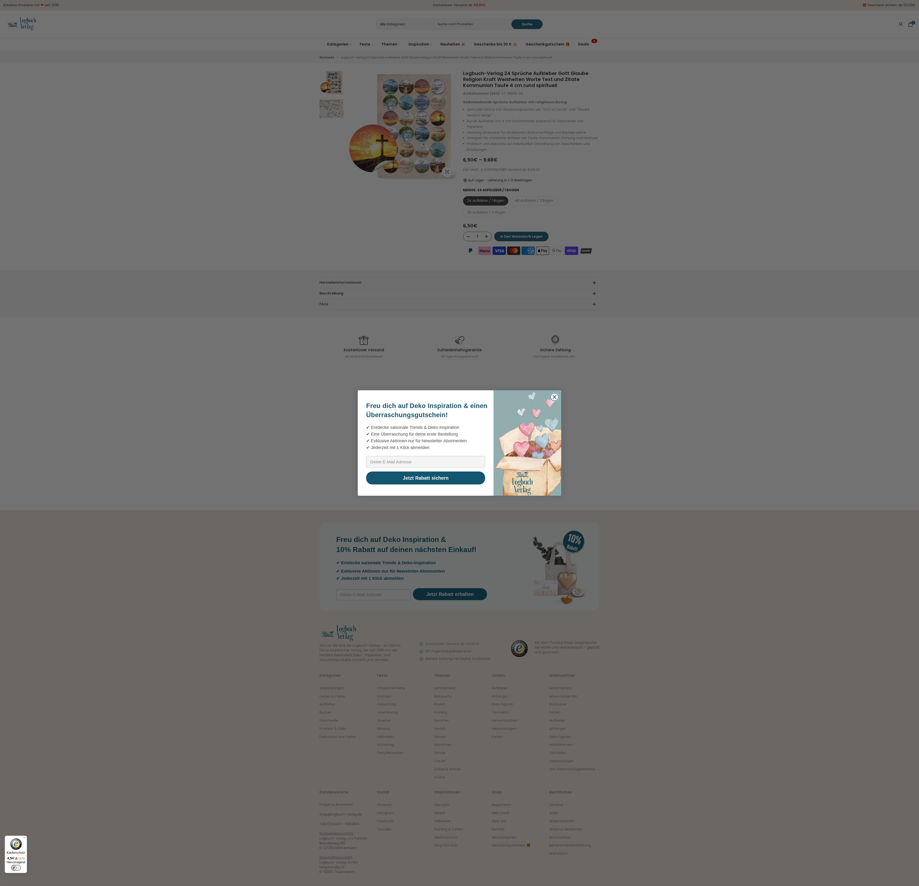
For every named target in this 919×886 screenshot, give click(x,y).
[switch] (16, 868)
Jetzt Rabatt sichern (425, 478)
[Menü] (24, 838)
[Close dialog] (554, 397)
